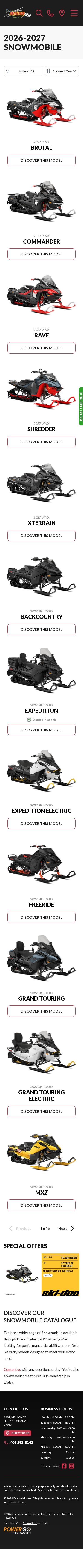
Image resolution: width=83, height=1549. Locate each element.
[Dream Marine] (17, 13)
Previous (23, 1228)
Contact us (12, 1369)
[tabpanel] (58, 1437)
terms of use (16, 1502)
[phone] (50, 13)
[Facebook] (64, 1466)
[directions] (62, 13)
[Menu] (74, 12)
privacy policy (70, 1498)
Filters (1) (26, 71)
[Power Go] (41, 1530)
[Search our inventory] (39, 13)
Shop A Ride (30, 1523)
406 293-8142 (21, 1442)
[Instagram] (71, 1466)
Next (62, 1228)
